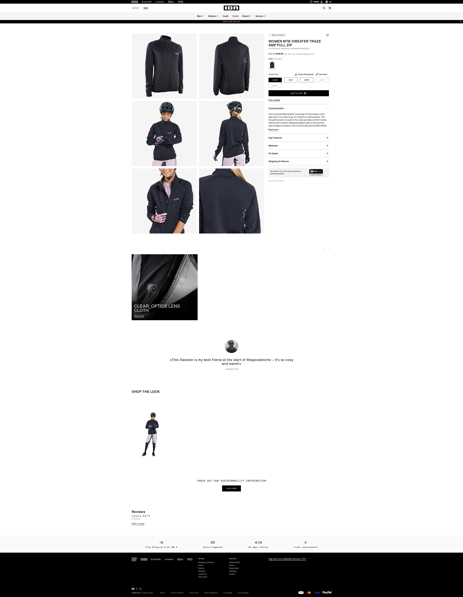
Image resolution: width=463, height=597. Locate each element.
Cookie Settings (243, 593)
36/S (291, 80)
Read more (273, 129)
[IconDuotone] (147, 2)
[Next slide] (329, 249)
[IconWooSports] (180, 2)
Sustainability (234, 562)
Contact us (202, 574)
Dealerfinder (234, 568)
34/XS (275, 80)
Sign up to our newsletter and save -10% (287, 558)
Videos (231, 565)
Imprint (162, 593)
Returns (201, 568)
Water (135, 8)
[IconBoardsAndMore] (134, 559)
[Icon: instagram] (140, 589)
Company (233, 571)
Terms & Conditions (177, 593)
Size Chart (323, 74)
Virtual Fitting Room (306, 74)
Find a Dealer (274, 100)
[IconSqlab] (171, 2)
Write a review (138, 523)
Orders (201, 565)
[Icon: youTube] (133, 589)
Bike (146, 8)
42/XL (275, 85)
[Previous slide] (325, 249)
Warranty (201, 571)
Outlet (235, 16)
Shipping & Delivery (206, 562)
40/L (322, 80)
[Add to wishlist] (327, 35)
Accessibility (227, 593)
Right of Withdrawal (211, 593)
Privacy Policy (194, 593)
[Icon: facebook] (136, 589)
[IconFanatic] (159, 2)
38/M (306, 80)
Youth (225, 16)
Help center (202, 577)
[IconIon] (135, 2)
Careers (232, 574)
